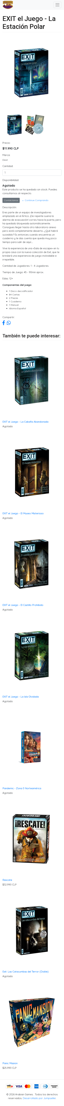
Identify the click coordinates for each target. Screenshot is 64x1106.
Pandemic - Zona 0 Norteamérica (21, 788)
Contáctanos (11, 200)
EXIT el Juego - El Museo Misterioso (23, 513)
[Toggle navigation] (57, 5)
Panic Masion (10, 1063)
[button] (5, 86)
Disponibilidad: (10, 180)
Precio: (6, 142)
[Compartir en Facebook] (3, 323)
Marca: (6, 155)
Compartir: (8, 317)
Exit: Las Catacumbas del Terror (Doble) (25, 971)
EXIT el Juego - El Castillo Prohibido (22, 605)
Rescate (7, 880)
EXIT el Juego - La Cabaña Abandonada (25, 421)
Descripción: (9, 207)
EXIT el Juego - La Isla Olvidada (20, 696)
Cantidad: (7, 166)
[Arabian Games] (6, 5)
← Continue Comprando (35, 200)
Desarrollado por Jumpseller (39, 1098)
